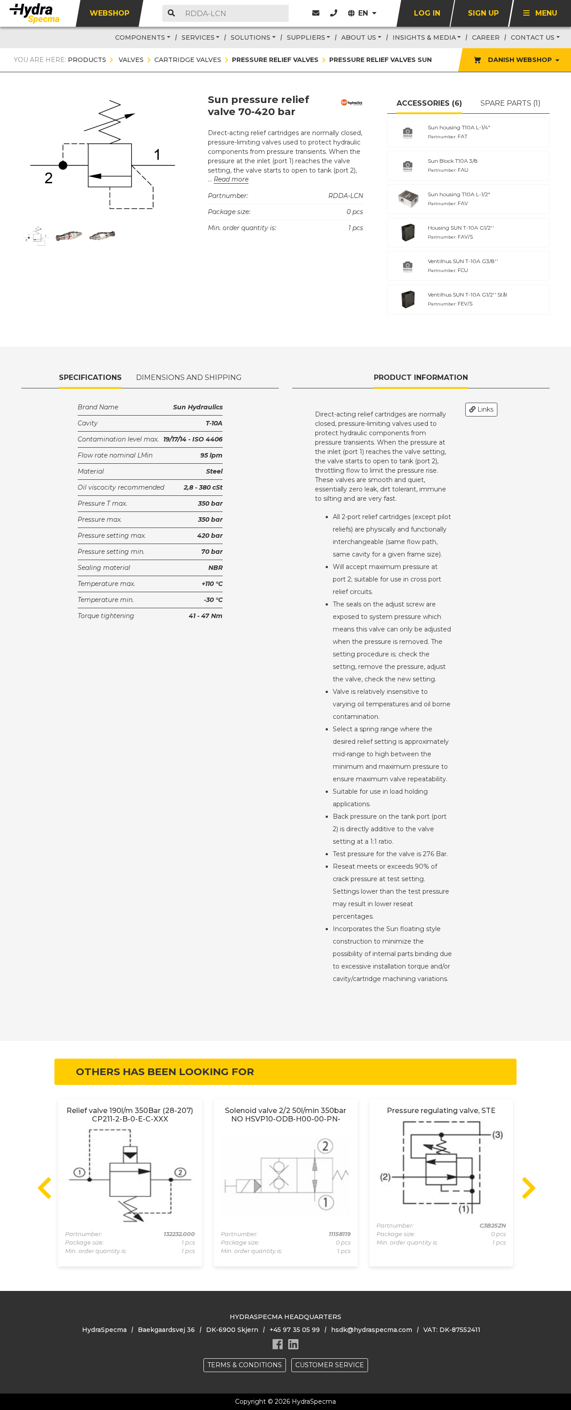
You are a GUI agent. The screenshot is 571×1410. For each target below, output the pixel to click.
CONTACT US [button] (532, 37)
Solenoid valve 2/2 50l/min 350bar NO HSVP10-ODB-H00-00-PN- (285, 1114)
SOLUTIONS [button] (250, 37)
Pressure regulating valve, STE (441, 1110)
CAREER (486, 37)
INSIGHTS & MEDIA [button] (424, 37)
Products (87, 60)
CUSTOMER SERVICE (329, 1365)
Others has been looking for (165, 1071)
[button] (333, 13)
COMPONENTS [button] (140, 37)
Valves (130, 60)
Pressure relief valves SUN (380, 60)
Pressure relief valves (275, 60)
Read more (231, 179)
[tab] (429, 104)
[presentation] (43, 1186)
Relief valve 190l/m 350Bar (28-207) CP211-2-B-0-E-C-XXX (129, 1114)
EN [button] (364, 13)
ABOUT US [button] (358, 37)
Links (484, 409)
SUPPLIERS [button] (306, 37)
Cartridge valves (187, 60)
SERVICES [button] (198, 37)
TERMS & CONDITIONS (244, 1365)
